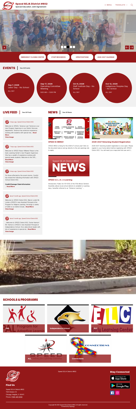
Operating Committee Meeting (50, 87)
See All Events (25, 68)
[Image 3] (68, 47)
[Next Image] (132, 47)
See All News (67, 112)
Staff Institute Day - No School (83, 87)
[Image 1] (62, 47)
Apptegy (72, 406)
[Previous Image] (127, 47)
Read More (9, 159)
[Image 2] (65, 47)
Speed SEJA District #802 (67, 371)
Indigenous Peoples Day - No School (117, 87)
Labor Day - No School (19, 87)
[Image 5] (74, 47)
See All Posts (26, 112)
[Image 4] (71, 47)
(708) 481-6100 (16, 397)
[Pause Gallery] (4, 47)
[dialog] (24, 319)
